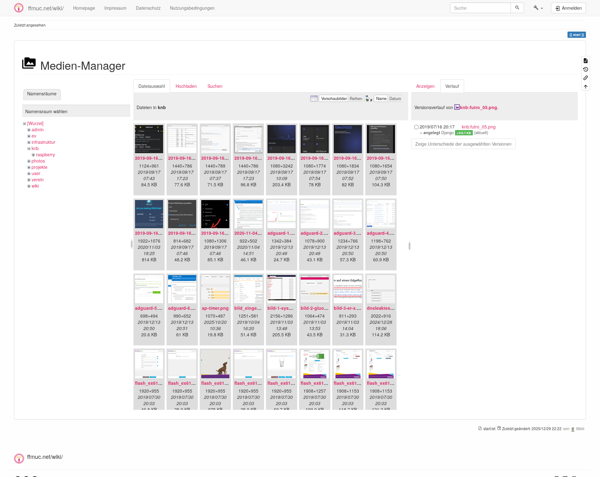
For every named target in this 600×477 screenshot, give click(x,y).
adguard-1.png (283, 233)
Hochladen (186, 86)
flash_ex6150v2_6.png (324, 383)
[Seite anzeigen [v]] (586, 60)
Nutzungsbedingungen (192, 8)
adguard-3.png (349, 233)
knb (35, 148)
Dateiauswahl (151, 86)
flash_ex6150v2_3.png (225, 383)
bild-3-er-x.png (349, 308)
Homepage (84, 8)
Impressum (115, 8)
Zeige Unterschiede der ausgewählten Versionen (463, 144)
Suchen (215, 86)
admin (38, 129)
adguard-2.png (316, 233)
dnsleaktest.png (384, 308)
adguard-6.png (184, 308)
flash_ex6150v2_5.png (291, 383)
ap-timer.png (215, 308)
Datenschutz (148, 8)
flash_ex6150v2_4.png (258, 383)
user (36, 173)
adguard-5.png (151, 308)
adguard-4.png (382, 233)
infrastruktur (43, 142)
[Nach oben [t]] (586, 86)
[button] (538, 8)
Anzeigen (425, 86)
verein (38, 179)
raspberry (45, 154)
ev (34, 136)
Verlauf (452, 86)
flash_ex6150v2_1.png (159, 383)
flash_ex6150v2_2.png (192, 383)
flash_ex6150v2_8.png (391, 383)
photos (38, 161)
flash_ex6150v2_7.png (358, 383)
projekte (40, 167)
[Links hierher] (586, 77)
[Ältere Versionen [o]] (586, 69)
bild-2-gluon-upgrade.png (328, 308)
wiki (35, 186)
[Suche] (517, 8)
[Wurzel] (35, 123)
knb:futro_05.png (478, 107)
